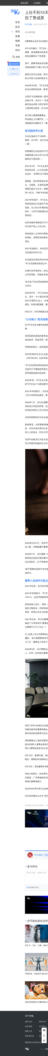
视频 (17, 40)
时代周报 (28, 24)
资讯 (17, 31)
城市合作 (28, 1021)
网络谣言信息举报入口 (34, 1042)
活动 (17, 50)
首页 (17, 22)
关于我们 (42, 1026)
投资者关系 (29, 1035)
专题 (17, 45)
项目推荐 (28, 1026)
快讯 (17, 26)
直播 (17, 36)
